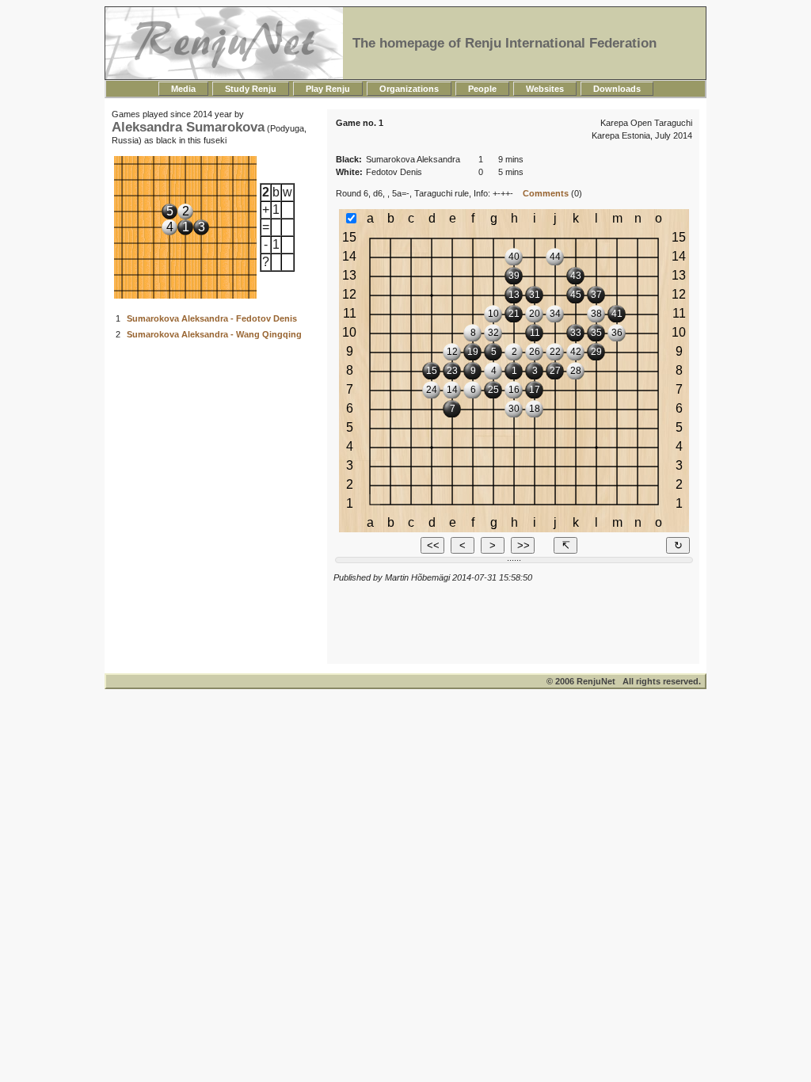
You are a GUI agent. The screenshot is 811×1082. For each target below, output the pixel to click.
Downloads (617, 88)
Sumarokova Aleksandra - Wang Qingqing (214, 334)
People (482, 88)
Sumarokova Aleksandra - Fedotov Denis (212, 318)
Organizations (409, 88)
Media (183, 88)
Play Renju (328, 88)
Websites (545, 88)
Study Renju (251, 88)
